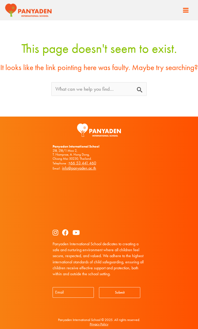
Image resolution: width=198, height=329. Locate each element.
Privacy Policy (99, 324)
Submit (120, 292)
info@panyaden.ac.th (79, 168)
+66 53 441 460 (82, 162)
